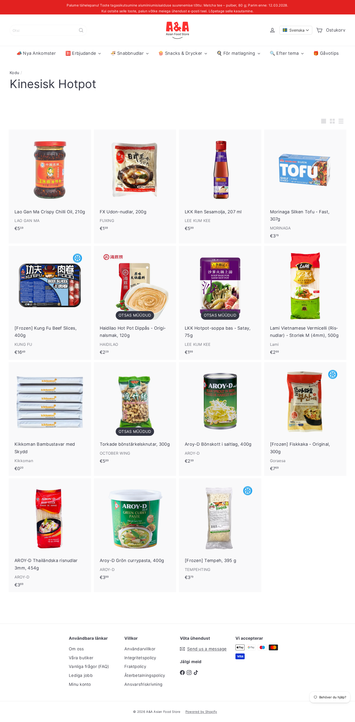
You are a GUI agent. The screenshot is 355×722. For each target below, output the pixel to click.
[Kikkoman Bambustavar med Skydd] (50, 419)
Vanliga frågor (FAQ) (89, 666)
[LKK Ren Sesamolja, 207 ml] (220, 183)
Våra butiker (81, 657)
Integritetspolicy (140, 657)
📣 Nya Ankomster (36, 53)
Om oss (76, 648)
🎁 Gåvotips (326, 53)
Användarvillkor (139, 648)
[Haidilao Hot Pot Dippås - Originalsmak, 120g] (135, 303)
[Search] (81, 30)
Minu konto (80, 684)
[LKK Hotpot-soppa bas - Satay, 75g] (220, 303)
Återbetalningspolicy (144, 675)
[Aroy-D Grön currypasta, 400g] (135, 531)
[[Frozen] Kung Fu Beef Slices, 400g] (50, 303)
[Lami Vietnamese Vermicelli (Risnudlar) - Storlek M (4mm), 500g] (305, 303)
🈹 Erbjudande (81, 53)
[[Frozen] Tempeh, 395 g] (220, 531)
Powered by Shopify (201, 712)
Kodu (14, 72)
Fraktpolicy (135, 666)
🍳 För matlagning (236, 53)
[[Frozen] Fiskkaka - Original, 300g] (305, 419)
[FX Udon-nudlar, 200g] (135, 183)
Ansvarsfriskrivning (143, 684)
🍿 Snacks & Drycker (180, 53)
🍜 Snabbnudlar (127, 53)
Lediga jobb (81, 675)
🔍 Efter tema (285, 53)
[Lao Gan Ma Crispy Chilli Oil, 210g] (50, 183)
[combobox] (48, 30)
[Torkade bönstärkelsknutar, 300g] (135, 415)
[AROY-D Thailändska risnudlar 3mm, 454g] (50, 535)
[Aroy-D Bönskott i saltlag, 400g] (220, 415)
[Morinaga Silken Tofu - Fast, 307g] (305, 186)
